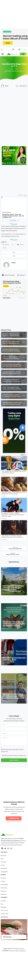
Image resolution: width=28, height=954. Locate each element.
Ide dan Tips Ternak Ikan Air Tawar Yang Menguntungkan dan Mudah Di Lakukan (14, 624)
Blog (16, 69)
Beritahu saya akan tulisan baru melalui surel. (14, 755)
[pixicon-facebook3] (2, 848)
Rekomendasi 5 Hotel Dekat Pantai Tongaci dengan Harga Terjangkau (13, 588)
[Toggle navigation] (2, 54)
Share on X (22, 275)
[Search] (25, 50)
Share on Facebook (10, 275)
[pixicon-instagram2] (8, 848)
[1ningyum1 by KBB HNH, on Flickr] (14, 224)
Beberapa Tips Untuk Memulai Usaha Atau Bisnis (14, 659)
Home (12, 69)
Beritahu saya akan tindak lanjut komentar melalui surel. (12, 750)
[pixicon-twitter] (5, 848)
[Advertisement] (14, 14)
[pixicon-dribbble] (11, 848)
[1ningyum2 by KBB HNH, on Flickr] (14, 239)
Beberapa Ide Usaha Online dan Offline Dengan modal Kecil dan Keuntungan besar (13, 696)
